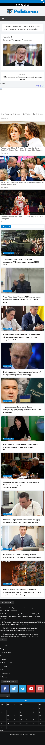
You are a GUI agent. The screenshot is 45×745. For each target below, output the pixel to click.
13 (21, 716)
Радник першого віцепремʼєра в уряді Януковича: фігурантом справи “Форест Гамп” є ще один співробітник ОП (22, 337)
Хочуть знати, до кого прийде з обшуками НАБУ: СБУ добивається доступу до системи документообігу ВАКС (21, 485)
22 (34, 720)
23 (40, 720)
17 (2, 720)
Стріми (4, 666)
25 (8, 724)
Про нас (4, 677)
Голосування (6, 670)
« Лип (2, 730)
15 (34, 716)
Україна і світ (7, 291)
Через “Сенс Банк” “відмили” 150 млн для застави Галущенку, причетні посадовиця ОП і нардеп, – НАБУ (22, 299)
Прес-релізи (6, 673)
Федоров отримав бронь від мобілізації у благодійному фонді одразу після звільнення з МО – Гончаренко (22, 409)
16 (40, 716)
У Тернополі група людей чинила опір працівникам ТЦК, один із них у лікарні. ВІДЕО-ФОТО (21, 262)
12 (14, 716)
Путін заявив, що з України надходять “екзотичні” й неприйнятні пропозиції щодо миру (22, 373)
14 (27, 716)
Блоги (4, 659)
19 (14, 720)
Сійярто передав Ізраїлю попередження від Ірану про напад (22, 78)
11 (8, 716)
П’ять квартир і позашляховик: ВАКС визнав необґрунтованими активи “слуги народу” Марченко (20, 447)
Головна (4, 645)
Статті (4, 656)
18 (8, 720)
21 (27, 720)
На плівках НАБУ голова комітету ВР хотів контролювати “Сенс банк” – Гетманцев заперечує (22, 555)
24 (2, 724)
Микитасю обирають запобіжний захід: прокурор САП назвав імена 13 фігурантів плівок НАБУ (21, 521)
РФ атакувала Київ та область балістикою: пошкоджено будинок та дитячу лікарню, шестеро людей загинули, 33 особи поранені (22, 592)
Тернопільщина (8, 253)
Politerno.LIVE (7, 663)
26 (14, 724)
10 (2, 716)
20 (21, 720)
